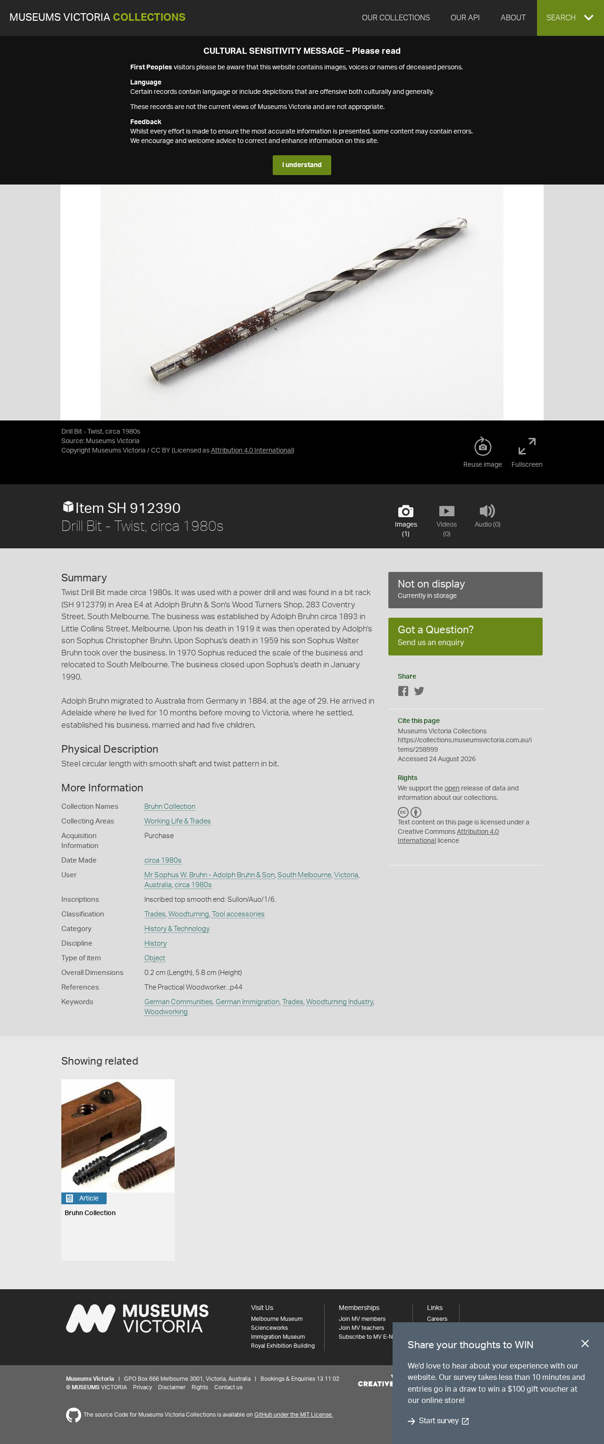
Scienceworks (269, 1328)
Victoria (346, 875)
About (513, 18)
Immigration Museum (278, 1337)
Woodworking (166, 1012)
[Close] (585, 1345)
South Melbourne (304, 875)
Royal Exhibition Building (283, 1346)
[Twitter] (419, 693)
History (155, 943)
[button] (570, 18)
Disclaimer (171, 1387)
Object (154, 958)
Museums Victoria (97, 18)
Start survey (438, 1421)
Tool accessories (238, 914)
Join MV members (362, 1319)
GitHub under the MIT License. (293, 1415)
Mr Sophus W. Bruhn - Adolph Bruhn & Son (209, 875)
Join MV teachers (361, 1328)
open (452, 788)
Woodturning (188, 914)
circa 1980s (163, 860)
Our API (465, 18)
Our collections (396, 18)
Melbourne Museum (276, 1319)
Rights (200, 1387)
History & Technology (177, 928)
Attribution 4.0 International (252, 450)
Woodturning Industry (339, 1002)
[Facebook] (403, 693)
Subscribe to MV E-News (371, 1337)
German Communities (178, 1002)
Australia (158, 885)
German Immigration (247, 1002)
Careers (437, 1319)
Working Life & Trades (177, 821)
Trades (155, 914)
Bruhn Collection (169, 806)
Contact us (228, 1387)
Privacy (142, 1387)
